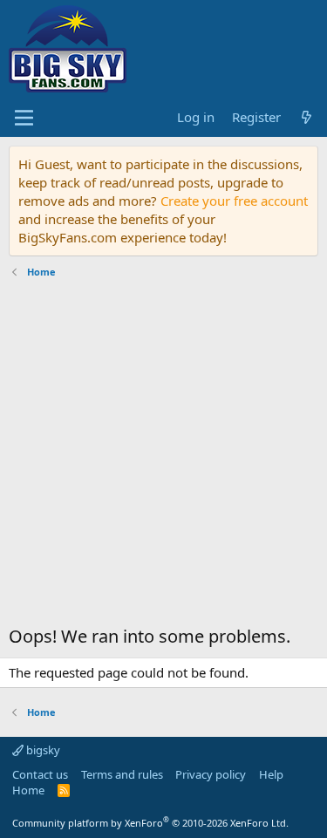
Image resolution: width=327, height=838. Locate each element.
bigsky (42, 750)
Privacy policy (210, 774)
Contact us (40, 774)
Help (271, 774)
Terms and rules (122, 774)
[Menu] (23, 117)
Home (28, 790)
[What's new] (307, 117)
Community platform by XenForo (150, 822)
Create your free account (234, 200)
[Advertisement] (163, 456)
